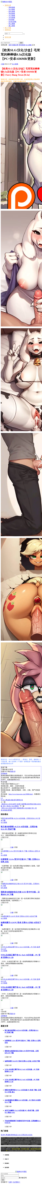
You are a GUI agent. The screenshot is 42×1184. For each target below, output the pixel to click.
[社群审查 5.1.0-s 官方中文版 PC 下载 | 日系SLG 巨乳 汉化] (21, 853)
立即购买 (4, 773)
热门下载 (8, 28)
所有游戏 (12, 7)
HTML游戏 (12, 21)
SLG (4, 800)
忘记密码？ (16, 1182)
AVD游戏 (12, 17)
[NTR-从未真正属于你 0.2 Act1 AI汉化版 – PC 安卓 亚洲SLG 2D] (21, 949)
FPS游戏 (11, 19)
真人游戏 (12, 26)
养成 (7, 800)
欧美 (13, 800)
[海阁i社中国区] (6, 2)
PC (2, 800)
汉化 (26, 1135)
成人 (16, 1135)
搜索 (21, 43)
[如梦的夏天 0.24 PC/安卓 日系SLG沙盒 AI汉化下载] (19, 916)
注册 (10, 1182)
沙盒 (21, 800)
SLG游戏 (12, 9)
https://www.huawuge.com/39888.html (21, 794)
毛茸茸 (17, 800)
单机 (13, 1135)
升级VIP (12, 771)
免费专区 (8, 30)
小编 (2, 64)
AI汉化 (30, 1135)
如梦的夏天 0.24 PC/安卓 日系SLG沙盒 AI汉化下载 (22, 1061)
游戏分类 (8, 5)
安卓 (10, 800)
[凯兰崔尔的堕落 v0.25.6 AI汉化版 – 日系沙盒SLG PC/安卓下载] (21, 820)
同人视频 (12, 24)
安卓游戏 (12, 13)
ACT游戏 (12, 15)
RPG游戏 (12, 11)
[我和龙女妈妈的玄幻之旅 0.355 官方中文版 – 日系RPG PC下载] (21, 886)
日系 (23, 1135)
